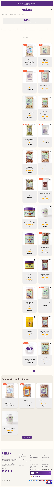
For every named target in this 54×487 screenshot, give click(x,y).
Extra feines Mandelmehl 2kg (45, 60)
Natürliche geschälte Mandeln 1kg (45, 113)
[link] (27, 437)
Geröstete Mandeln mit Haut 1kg (45, 275)
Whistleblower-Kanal (33, 467)
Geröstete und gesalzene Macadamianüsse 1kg (29, 304)
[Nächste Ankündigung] (37, 3)
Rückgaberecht (45, 464)
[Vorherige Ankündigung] (16, 3)
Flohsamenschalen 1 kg (45, 86)
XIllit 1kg (45, 139)
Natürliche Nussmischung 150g (30, 332)
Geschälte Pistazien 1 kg (29, 195)
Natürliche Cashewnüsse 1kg (45, 358)
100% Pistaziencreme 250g (29, 276)
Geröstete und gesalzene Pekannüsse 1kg (30, 167)
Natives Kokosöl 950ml (45, 222)
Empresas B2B (22, 459)
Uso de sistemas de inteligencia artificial (34, 470)
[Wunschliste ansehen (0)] (45, 9)
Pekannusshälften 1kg (45, 248)
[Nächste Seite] (41, 371)
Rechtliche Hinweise (32, 455)
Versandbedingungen (46, 461)
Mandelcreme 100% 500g (29, 249)
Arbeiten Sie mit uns (22, 457)
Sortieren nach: (34, 38)
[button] (2, 9)
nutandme (8, 480)
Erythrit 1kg (29, 85)
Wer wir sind (21, 454)
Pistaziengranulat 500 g (29, 140)
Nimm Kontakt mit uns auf (46, 455)
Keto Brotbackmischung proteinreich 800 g (29, 61)
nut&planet (21, 465)
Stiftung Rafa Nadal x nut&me (23, 462)
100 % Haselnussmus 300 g (29, 222)
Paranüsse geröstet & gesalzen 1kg (44, 401)
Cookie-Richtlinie (34, 464)
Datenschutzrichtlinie (34, 461)
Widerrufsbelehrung (46, 466)
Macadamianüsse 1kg (29, 113)
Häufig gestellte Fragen (45, 458)
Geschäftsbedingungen (34, 458)
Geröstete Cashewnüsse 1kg (45, 166)
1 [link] (33, 370)
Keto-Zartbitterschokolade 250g (29, 359)
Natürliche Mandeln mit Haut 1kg (45, 332)
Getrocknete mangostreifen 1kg (27, 401)
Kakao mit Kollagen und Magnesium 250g (45, 195)
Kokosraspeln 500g (45, 302)
